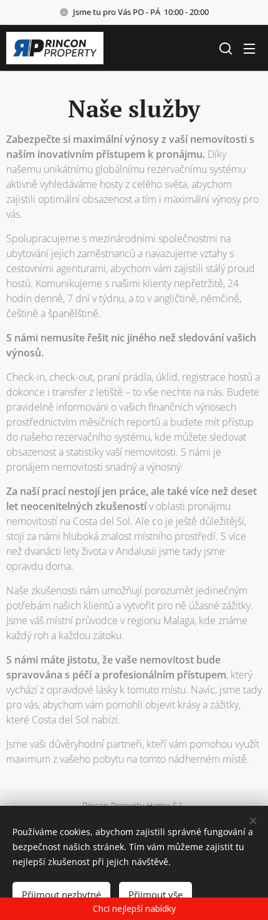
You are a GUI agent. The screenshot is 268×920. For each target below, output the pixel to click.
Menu (249, 48)
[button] (224, 48)
